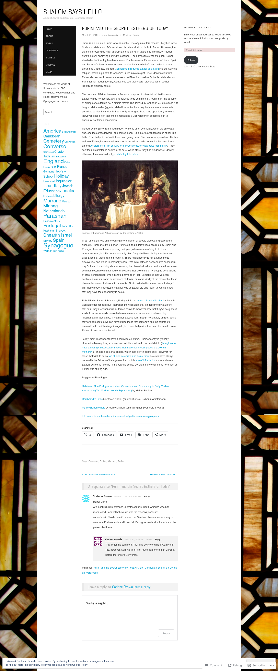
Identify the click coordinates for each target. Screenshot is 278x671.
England (53, 161)
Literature (48, 196)
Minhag (50, 205)
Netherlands (54, 210)
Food (53, 167)
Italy (57, 185)
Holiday (61, 175)
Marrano (112, 461)
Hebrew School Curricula (164, 474)
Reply (147, 496)
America (52, 130)
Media (49, 71)
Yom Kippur (58, 250)
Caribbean (51, 135)
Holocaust (49, 181)
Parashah (55, 215)
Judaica (68, 190)
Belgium (66, 131)
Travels (50, 57)
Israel (48, 185)
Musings (127, 34)
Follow (191, 60)
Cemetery (53, 140)
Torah (136, 34)
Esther (103, 461)
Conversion (70, 141)
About (49, 36)
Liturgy (58, 195)
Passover (49, 221)
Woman (47, 251)
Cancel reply (142, 587)
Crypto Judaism (53, 153)
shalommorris (111, 34)
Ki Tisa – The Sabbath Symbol (98, 474)
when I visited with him (149, 300)
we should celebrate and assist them (129, 356)
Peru (57, 221)
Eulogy (46, 166)
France (62, 166)
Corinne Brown (102, 496)
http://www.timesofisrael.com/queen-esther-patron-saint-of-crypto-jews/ (120, 416)
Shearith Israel (57, 235)
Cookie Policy (80, 664)
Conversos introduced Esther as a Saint (137, 68)
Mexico (66, 201)
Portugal (52, 225)
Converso (93, 461)
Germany (48, 171)
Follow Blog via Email (198, 27)
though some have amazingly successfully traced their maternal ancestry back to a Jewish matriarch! (129, 347)
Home (49, 29)
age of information (145, 360)
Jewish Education (58, 188)
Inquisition (64, 180)
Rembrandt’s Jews (92, 399)
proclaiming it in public (126, 154)
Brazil (73, 131)
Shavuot (61, 230)
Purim (121, 461)
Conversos (48, 151)
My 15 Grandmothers (93, 407)
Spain (58, 239)
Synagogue (58, 245)
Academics (52, 50)
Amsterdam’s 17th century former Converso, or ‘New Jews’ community (128, 145)
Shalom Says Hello (72, 11)
